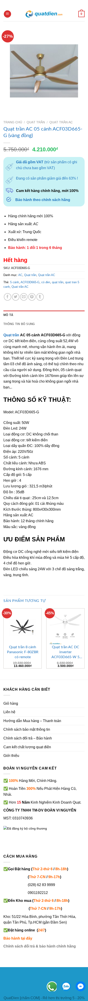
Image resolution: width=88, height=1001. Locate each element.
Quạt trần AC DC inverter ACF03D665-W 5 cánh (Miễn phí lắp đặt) (65, 652)
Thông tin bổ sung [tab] (19, 324)
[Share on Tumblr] (40, 297)
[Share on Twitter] (15, 297)
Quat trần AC (20, 286)
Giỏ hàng (10, 703)
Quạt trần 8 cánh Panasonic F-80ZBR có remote (22, 652)
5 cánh (14, 282)
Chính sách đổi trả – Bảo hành (27, 738)
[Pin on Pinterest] (32, 297)
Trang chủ (12, 122)
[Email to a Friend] (24, 297)
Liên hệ (9, 712)
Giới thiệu (11, 756)
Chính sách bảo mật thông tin (26, 729)
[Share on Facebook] (7, 297)
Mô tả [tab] (8, 315)
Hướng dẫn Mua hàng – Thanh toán (32, 721)
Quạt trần (36, 122)
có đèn (45, 282)
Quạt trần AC (61, 122)
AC (20, 275)
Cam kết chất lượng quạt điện (27, 747)
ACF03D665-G (30, 282)
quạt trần (57, 282)
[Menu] (7, 14)
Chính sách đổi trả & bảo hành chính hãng (39, 946)
